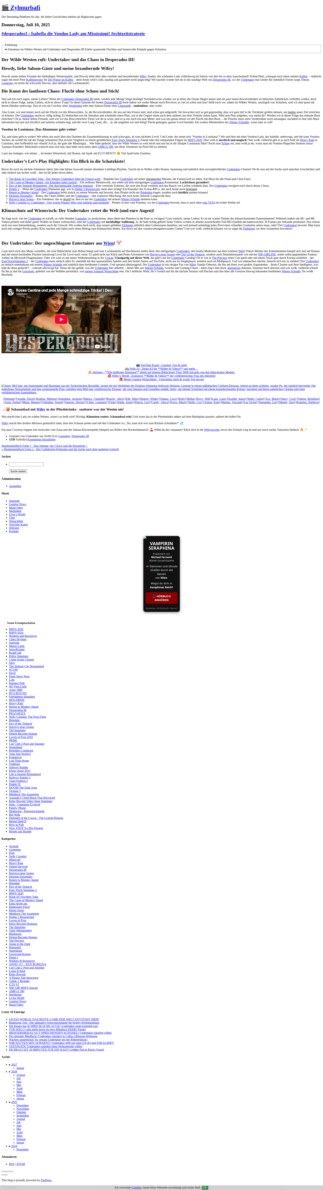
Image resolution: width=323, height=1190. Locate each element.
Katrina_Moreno (46, 398)
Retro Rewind (17, 974)
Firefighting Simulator (22, 696)
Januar (20, 1068)
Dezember (22, 1105)
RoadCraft (15, 652)
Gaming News (17, 504)
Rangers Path (17, 683)
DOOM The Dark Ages (23, 787)
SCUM (13, 669)
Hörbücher (15, 994)
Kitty (182, 398)
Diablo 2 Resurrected (87, 189)
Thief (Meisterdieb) (20, 930)
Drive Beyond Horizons (23, 923)
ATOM (20, 1164)
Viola (112, 402)
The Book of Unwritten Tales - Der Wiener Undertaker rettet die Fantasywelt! (55, 179)
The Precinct (219, 257)
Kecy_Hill (203, 398)
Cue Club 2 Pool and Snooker (26, 743)
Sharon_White (148, 398)
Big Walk (14, 814)
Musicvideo (16, 507)
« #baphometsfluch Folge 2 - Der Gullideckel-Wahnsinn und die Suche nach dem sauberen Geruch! (60, 449)
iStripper (9, 398)
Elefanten (127, 225)
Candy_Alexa (159, 402)
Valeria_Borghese (308, 398)
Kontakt (14, 531)
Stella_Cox (195, 402)
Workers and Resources (23, 636)
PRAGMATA (17, 713)
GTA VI (14, 984)
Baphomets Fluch (19, 907)
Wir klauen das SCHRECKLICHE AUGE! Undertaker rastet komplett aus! (53, 1026)
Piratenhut (146, 192)
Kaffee (303, 76)
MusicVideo (16, 1004)
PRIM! (13, 740)
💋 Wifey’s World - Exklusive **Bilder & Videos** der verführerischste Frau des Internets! (161, 375)
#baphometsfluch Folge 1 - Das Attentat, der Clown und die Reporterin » (44, 445)
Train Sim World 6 (20, 754)
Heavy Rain (307, 140)
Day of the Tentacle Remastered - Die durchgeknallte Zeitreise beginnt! (51, 185)
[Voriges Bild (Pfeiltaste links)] (2, 1174)
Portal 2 (13, 957)
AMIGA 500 (105, 146)
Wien (108, 243)
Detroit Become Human (23, 733)
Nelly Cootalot (17, 856)
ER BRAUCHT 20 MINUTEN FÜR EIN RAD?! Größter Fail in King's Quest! (56, 1049)
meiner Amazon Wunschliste (102, 271)
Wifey (143, 76)
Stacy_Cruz (288, 398)
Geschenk (28, 271)
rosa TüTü (208, 202)
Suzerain (14, 642)
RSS (11, 1164)
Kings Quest (16, 910)
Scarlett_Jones (236, 398)
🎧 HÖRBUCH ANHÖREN (161, 598)
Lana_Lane (218, 398)
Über (12, 517)
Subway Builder (18, 767)
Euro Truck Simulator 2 (125, 140)
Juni (18, 1081)
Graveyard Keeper (20, 954)
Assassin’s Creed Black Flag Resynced (32, 797)
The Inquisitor (17, 730)
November (22, 1108)
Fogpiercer (15, 757)
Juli (18, 1078)
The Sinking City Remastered (26, 666)
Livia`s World (17, 514)
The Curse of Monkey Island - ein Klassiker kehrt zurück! (43, 182)
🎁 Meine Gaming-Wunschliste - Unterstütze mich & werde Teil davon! (161, 379)
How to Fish (16, 824)
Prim (12, 853)
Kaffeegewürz (34, 79)
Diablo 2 (14, 189)
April (19, 1088)
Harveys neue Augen (21, 199)
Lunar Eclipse (17, 971)
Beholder (14, 720)
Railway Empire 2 (19, 777)
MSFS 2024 (16, 632)
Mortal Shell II (17, 821)
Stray (12, 662)
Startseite (14, 500)
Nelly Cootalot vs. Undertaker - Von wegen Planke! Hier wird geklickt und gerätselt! (59, 202)
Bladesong (15, 933)
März (19, 1091)
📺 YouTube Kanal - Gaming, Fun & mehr (161, 365)
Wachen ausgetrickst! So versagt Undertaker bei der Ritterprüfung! (48, 1039)
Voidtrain (14, 764)
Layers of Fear (17, 920)
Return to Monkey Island (24, 192)
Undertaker (247, 79)
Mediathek (15, 511)
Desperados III (221, 79)
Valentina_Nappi (52, 402)
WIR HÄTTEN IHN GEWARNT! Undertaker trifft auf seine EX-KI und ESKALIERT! (61, 1042)
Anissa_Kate (211, 402)
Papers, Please (17, 807)
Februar (21, 1095)
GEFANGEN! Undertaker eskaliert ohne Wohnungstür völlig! (45, 1046)
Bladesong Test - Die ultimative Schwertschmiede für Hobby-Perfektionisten (54, 1022)
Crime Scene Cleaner (21, 659)
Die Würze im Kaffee (60, 79)
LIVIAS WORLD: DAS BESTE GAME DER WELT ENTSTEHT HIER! (54, 1019)
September (22, 1115)
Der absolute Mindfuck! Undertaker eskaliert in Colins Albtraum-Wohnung (53, 1036)
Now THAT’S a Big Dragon (26, 828)
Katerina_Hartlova (308, 402)
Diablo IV (15, 784)
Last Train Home (19, 760)
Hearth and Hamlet (20, 831)
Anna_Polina (12, 402)
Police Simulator (18, 656)
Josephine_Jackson (70, 398)
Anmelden (15, 486)
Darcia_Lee (142, 402)
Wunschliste (16, 521)
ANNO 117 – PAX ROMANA (27, 964)
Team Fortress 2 (18, 780)
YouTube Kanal (18, 524)
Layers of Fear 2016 (21, 737)
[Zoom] (11, 1171)
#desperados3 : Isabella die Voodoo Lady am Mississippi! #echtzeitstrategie (73, 33)
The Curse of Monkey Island (26, 900)
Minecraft (14, 859)
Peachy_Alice (115, 398)
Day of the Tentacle (193, 254)
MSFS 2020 (195, 140)
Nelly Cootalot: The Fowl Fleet (27, 716)
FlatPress (46, 1180)
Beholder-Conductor (21, 750)
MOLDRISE (16, 700)
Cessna (109, 257)
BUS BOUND (18, 693)
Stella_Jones (125, 402)
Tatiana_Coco (168, 398)
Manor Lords (16, 646)
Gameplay (7, 83)
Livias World (16, 998)
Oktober (21, 1112)
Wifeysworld (211, 429)
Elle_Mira (132, 398)
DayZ (12, 673)
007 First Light (18, 686)
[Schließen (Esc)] (2, 1171)
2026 (14, 1071)
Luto (12, 679)
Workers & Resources (22, 960)
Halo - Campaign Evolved (24, 804)
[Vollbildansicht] (8, 1171)
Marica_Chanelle (94, 398)
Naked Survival (18, 866)
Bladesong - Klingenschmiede (26, 811)
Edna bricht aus (18, 903)
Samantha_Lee (268, 402)
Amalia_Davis (25, 398)
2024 (14, 1146)
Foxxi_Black (178, 402)
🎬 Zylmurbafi (20, 7)
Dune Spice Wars (19, 676)
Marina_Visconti (232, 402)
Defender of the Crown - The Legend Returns (36, 818)
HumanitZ (15, 947)
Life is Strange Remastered (25, 774)
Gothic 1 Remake (19, 981)
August (20, 1075)
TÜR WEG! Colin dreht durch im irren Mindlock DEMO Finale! (47, 1029)
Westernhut (75, 105)
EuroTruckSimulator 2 (14, 261)
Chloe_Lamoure (96, 402)
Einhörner (249, 228)
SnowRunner (17, 649)
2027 (14, 1064)
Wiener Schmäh (238, 122)
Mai (18, 1085)
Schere (226, 143)
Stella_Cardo (255, 398)
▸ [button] (10, 1064)
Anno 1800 (15, 689)
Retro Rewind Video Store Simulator (31, 801)
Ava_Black (272, 398)
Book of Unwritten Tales (23, 896)
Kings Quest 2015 (19, 770)
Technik (14, 846)
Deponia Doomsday (21, 195)
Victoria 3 (15, 791)
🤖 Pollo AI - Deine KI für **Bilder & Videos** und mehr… (161, 368)
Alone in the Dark (19, 944)
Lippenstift (124, 105)
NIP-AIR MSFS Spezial (23, 987)
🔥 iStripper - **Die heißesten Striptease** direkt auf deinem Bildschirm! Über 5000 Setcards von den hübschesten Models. (161, 372)
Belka (190, 398)
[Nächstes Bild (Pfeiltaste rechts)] (5, 1174)
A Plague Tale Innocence (24, 977)
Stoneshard (15, 747)
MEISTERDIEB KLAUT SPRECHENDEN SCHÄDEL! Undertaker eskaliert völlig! (60, 1032)
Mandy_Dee (286, 402)
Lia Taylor (250, 402)
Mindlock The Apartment (24, 794)
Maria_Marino (31, 402)
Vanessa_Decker (74, 402)
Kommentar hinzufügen (41, 439)
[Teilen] (5, 1171)
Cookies (136, 1187)
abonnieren (234, 268)
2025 (14, 1102)
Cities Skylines (18, 639)
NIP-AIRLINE (267, 254)
